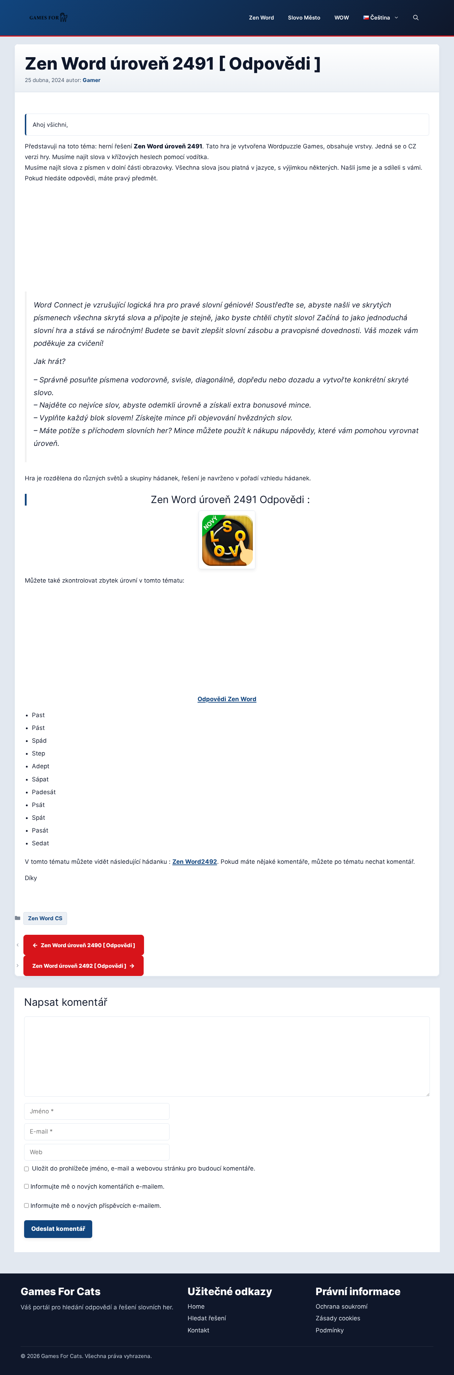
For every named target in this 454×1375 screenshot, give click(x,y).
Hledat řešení (207, 1318)
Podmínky (330, 1330)
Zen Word (261, 17)
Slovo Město (304, 17)
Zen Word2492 (194, 861)
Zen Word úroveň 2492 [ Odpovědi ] (79, 965)
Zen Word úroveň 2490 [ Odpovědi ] (88, 945)
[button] (416, 17)
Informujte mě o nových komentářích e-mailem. (98, 1186)
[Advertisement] (227, 239)
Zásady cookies (338, 1318)
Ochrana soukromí (341, 1306)
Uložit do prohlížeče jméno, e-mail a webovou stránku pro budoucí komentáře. (143, 1168)
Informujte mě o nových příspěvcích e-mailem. (96, 1205)
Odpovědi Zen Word (227, 699)
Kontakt (198, 1330)
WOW (341, 17)
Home (196, 1306)
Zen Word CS (45, 918)
